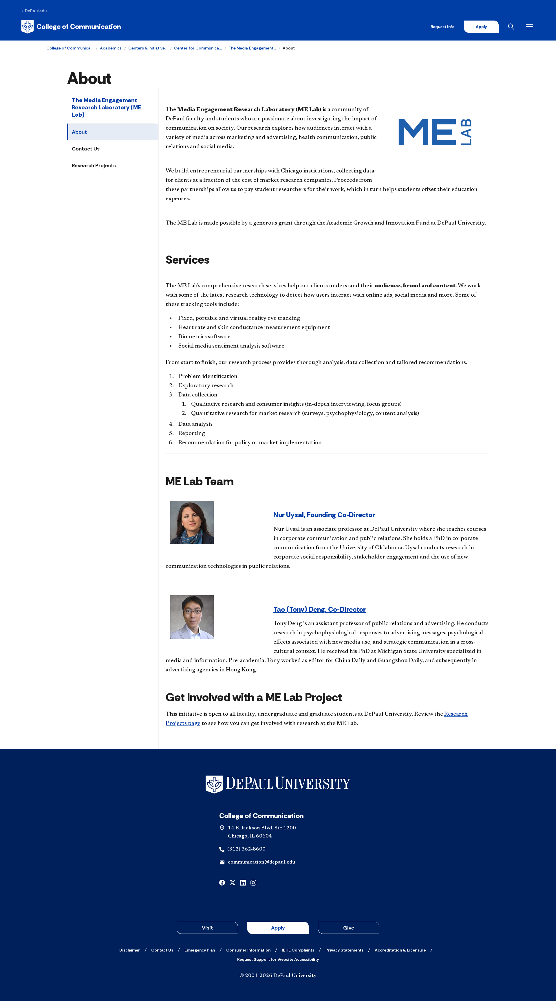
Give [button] (348, 927)
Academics (111, 48)
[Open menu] (530, 26)
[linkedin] (243, 882)
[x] (232, 882)
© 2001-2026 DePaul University (278, 975)
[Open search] (512, 26)
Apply (481, 26)
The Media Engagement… (252, 48)
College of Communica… (69, 48)
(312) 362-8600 (246, 849)
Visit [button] (207, 927)
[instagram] (253, 882)
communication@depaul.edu (261, 862)
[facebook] (222, 882)
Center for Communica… (198, 48)
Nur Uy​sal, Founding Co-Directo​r (324, 514)
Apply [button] (278, 927)
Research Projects (94, 165)
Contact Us (86, 148)
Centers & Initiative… (147, 48)
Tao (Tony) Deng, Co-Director (319, 609)
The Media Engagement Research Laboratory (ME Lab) (106, 107)
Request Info (443, 26)
